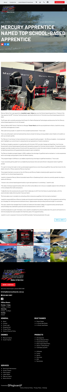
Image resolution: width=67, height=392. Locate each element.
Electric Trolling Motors (42, 345)
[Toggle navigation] (64, 9)
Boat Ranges (40, 318)
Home (2, 22)
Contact (5, 323)
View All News (59, 220)
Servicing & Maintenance (9, 368)
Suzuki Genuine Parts (42, 341)
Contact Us (13, 2)
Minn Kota (39, 357)
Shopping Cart (7, 327)
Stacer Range (40, 321)
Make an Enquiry (7, 376)
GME (37, 359)
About (5, 2)
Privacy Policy (7, 329)
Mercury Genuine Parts (42, 339)
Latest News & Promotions (25, 2)
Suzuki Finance (7, 370)
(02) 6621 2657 (7, 295)
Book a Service (8, 285)
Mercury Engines (7, 338)
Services (8, 22)
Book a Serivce (7, 378)
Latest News (16, 22)
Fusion (38, 353)
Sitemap (44, 388)
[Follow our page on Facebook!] (47, 2)
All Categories (40, 338)
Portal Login (6, 325)
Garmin (38, 355)
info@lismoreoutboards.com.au (13, 292)
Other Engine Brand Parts (43, 343)
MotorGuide (39, 361)
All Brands (39, 351)
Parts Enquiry (6, 372)
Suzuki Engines (7, 339)
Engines (4, 335)
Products (38, 335)
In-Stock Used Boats (42, 325)
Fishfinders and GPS (41, 347)
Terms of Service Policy (9, 331)
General (4, 318)
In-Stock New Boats (42, 323)
